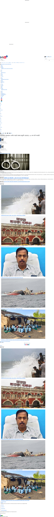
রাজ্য (4, 62)
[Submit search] (49, 60)
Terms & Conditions (4, 510)
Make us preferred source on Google (5, 153)
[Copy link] (1, 144)
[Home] (4, 57)
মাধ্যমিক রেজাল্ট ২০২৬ (3, 93)
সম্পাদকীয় (2, 88)
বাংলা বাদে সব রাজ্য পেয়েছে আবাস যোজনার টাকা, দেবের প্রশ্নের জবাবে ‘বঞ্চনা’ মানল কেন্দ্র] (17, 181)
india (2, 502)
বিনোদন (14, 62)
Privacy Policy (3, 508)
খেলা (12, 62)
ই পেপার (2, 84)
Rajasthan (8, 341)
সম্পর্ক (4, 68)
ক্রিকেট (2, 72)
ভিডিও (1, 87)
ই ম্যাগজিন (2, 85)
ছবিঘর (20, 62)
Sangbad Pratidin (3, 501)
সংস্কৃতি (5, 79)
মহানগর (2, 62)
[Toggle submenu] (0, 117)
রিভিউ (4, 79)
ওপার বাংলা (2, 76)
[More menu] (53, 62)
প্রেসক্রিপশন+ (9, 62)
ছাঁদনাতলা (2, 96)
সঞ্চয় (23, 62)
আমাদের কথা (2, 89)
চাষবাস (1, 82)
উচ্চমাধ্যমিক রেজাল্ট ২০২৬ (3, 94)
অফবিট (1, 74)
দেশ (5, 62)
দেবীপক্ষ (2, 92)
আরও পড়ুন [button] (1, 345)
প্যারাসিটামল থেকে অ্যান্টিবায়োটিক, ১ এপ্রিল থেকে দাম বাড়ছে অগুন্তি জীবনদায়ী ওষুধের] (16, 177)
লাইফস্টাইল (17, 62)
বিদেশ (7, 62)
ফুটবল (3, 72)
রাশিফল (22, 62)
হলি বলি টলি (2, 79)
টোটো (10, 68)
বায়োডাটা (2, 81)
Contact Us (2, 506)
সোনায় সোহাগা (2, 95)
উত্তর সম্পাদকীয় (5, 89)
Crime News (5, 341)
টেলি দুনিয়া (7, 79)
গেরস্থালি (11, 68)
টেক (0, 125)
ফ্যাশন (6, 68)
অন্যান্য (5, 72)
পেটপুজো (7, 68)
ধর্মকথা (1, 75)
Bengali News (2, 341)
